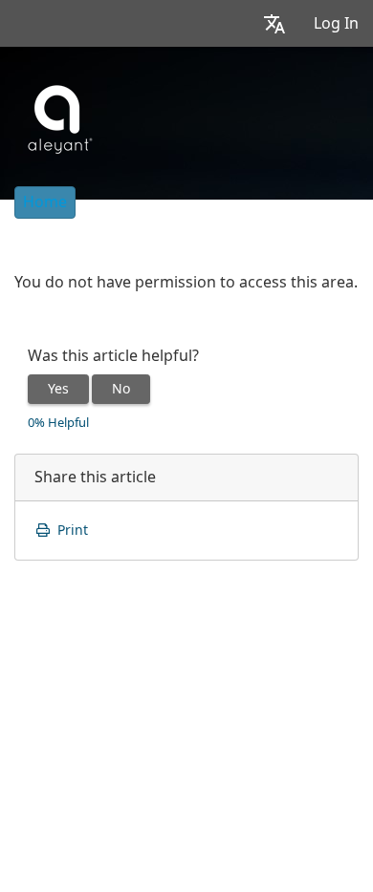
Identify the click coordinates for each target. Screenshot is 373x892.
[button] (274, 23)
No (121, 388)
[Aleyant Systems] (57, 116)
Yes (58, 388)
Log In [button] (336, 23)
